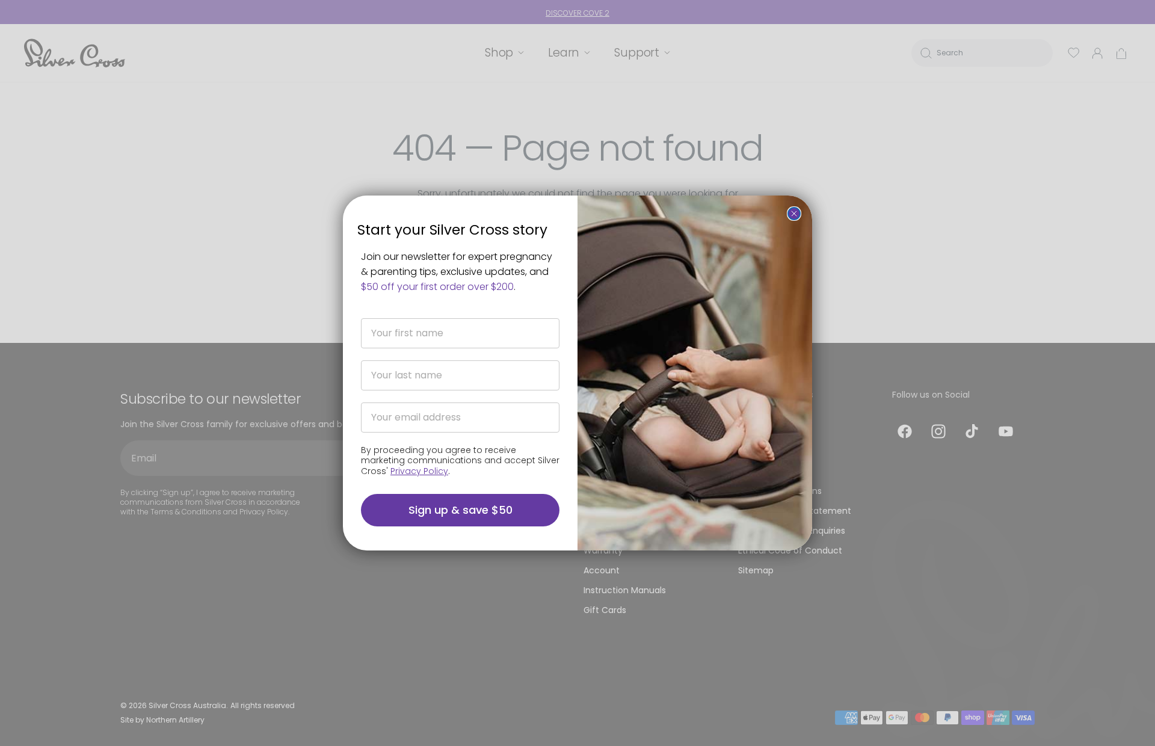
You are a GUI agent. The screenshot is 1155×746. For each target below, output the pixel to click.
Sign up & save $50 (460, 509)
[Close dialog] (794, 214)
